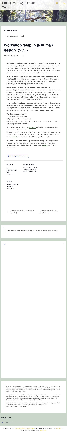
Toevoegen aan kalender (18, 156)
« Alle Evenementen (10, 30)
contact (14, 137)
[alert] (33, 422)
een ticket (32, 127)
